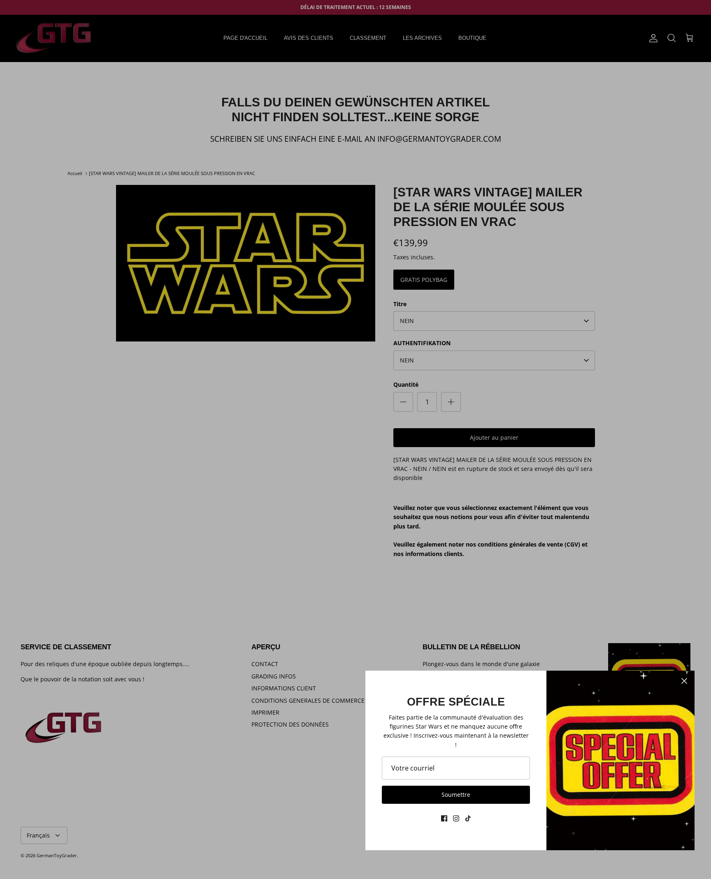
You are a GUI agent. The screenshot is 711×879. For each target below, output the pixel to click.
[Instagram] (456, 818)
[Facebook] (444, 818)
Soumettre (455, 794)
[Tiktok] (468, 818)
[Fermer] (684, 681)
